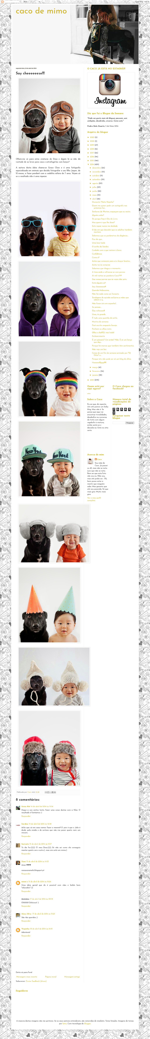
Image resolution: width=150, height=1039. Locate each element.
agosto (95, 183)
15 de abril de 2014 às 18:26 (39, 882)
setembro (96, 180)
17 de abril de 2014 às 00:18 (41, 899)
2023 (92, 137)
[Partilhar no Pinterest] (55, 792)
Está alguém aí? (99, 283)
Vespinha (25, 929)
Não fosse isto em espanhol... (104, 304)
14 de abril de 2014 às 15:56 (42, 807)
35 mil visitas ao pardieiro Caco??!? (107, 276)
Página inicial (50, 977)
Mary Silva (26, 914)
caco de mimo (41, 11)
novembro (96, 172)
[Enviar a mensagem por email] (46, 792)
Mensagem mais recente (26, 977)
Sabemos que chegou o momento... (106, 269)
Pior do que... (97, 239)
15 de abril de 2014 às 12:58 (40, 824)
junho (95, 191)
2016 (92, 157)
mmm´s (24, 882)
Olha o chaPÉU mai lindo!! (103, 333)
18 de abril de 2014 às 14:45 (41, 929)
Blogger (87, 1024)
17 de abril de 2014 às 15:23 (43, 914)
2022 (92, 141)
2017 (92, 153)
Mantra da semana (100, 322)
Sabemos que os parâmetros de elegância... (110, 236)
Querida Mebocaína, (100, 290)
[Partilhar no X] (50, 792)
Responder (25, 816)
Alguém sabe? (98, 215)
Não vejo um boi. (99, 349)
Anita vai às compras (101, 265)
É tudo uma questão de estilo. (105, 318)
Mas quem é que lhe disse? (103, 222)
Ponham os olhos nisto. (102, 329)
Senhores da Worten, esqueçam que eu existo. (111, 212)
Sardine (24, 824)
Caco (99, 459)
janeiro (95, 375)
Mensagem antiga (72, 977)
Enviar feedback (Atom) (36, 981)
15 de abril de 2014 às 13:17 (40, 844)
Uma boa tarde (98, 243)
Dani (23, 862)
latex (65, 1024)
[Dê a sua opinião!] (48, 792)
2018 (92, 149)
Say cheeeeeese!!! (99, 287)
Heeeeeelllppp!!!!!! (99, 363)
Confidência (97, 254)
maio (94, 195)
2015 (92, 161)
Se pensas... (96, 307)
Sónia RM (25, 807)
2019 (92, 145)
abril (94, 199)
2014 (92, 164)
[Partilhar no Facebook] (52, 792)
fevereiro (96, 371)
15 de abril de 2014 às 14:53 (37, 862)
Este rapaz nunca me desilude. (105, 226)
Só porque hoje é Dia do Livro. (105, 219)
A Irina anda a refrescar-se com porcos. (108, 272)
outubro (96, 176)
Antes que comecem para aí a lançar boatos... (111, 261)
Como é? (95, 258)
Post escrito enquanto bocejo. (104, 325)
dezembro (96, 168)
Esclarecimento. (98, 336)
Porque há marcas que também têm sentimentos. (113, 346)
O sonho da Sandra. (100, 247)
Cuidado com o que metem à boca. (107, 250)
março (95, 367)
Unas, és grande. (99, 314)
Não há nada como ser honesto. (105, 294)
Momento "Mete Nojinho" (103, 202)
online (88, 393)
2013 (92, 380)
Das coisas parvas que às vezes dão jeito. (109, 279)
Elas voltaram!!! (98, 311)
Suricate (25, 844)
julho (94, 187)
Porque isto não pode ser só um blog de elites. (111, 359)
